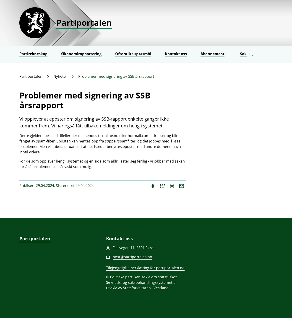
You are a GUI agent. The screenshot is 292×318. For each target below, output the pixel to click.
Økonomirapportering (81, 53)
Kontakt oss (176, 53)
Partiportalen (30, 76)
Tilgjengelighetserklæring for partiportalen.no (145, 267)
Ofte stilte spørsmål (133, 53)
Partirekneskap (33, 53)
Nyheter (60, 76)
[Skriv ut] (172, 185)
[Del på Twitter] (163, 185)
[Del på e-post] (181, 185)
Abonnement (212, 53)
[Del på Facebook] (153, 185)
